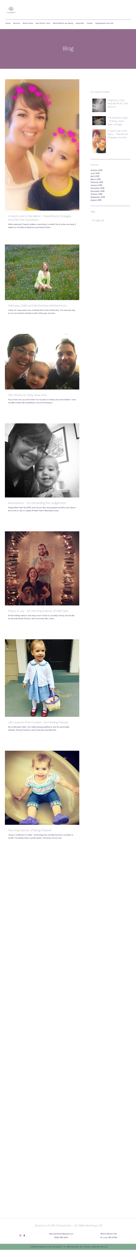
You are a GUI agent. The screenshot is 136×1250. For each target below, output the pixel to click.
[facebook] (24, 1235)
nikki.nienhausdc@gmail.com (61, 1234)
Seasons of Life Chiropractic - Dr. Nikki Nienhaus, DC (69, 1225)
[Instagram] (20, 1235)
